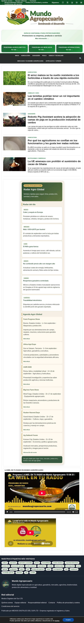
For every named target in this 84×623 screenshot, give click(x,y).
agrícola (4, 569)
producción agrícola (38, 569)
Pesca (44, 55)
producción (5, 566)
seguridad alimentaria (72, 563)
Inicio (17, 55)
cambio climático (58, 563)
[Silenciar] (73, 512)
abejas (49, 569)
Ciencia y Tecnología (56, 55)
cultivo (22, 569)
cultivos (4, 563)
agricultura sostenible (25, 563)
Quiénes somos (6, 1)
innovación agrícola (17, 566)
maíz (28, 569)
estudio (50, 566)
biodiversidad (59, 566)
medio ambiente (30, 566)
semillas (32, 572)
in (76, 2)
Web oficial (26, 338)
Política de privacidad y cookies (37, 2)
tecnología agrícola (8, 572)
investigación (70, 566)
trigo (66, 569)
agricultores (41, 566)
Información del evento (30, 452)
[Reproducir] (7, 512)
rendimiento (73, 569)
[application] (42, 493)
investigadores (57, 569)
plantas (37, 563)
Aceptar (68, 620)
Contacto (33, 1)
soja (26, 572)
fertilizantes (13, 569)
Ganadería (36, 55)
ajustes (57, 621)
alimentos (19, 572)
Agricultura (25, 55)
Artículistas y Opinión (53, 61)
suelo (78, 566)
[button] (14, 48)
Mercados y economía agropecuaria (30, 61)
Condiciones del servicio (13, 4)
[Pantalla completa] (77, 512)
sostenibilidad (46, 563)
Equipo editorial (21, 1)
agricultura (13, 563)
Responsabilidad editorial (14, 2)
